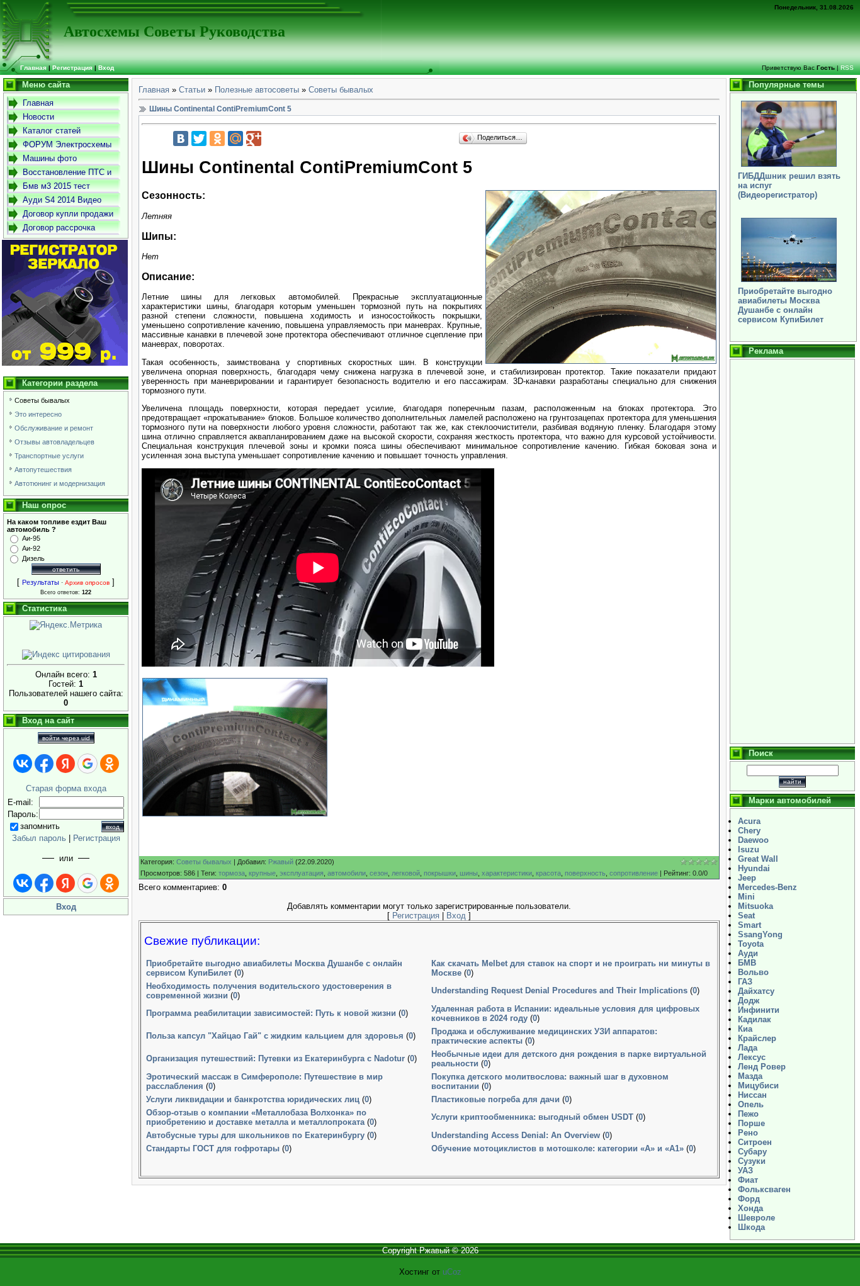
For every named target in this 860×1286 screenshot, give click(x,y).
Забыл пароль (39, 838)
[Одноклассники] (217, 138)
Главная (154, 89)
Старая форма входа (66, 788)
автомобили (346, 873)
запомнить (40, 826)
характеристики (507, 873)
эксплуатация (302, 873)
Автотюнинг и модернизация (59, 483)
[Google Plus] (253, 138)
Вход (106, 67)
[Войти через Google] (87, 763)
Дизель (33, 558)
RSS (847, 67)
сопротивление (633, 873)
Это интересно (38, 414)
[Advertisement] (792, 551)
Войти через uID (66, 738)
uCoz (452, 1272)
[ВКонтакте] (180, 138)
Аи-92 (31, 548)
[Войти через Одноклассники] (109, 763)
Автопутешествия (43, 469)
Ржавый (280, 862)
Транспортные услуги (49, 456)
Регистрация (72, 67)
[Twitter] (199, 138)
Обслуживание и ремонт (53, 428)
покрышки (440, 873)
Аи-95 (31, 538)
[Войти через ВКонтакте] (22, 763)
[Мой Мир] (235, 138)
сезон (379, 873)
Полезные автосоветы (257, 89)
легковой (406, 873)
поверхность (585, 873)
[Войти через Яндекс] (65, 763)
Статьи (192, 89)
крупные (262, 873)
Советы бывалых (42, 400)
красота (548, 873)
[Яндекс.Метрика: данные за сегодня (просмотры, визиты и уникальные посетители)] (66, 625)
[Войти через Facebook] (44, 763)
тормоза (231, 873)
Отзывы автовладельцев (54, 442)
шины (469, 873)
